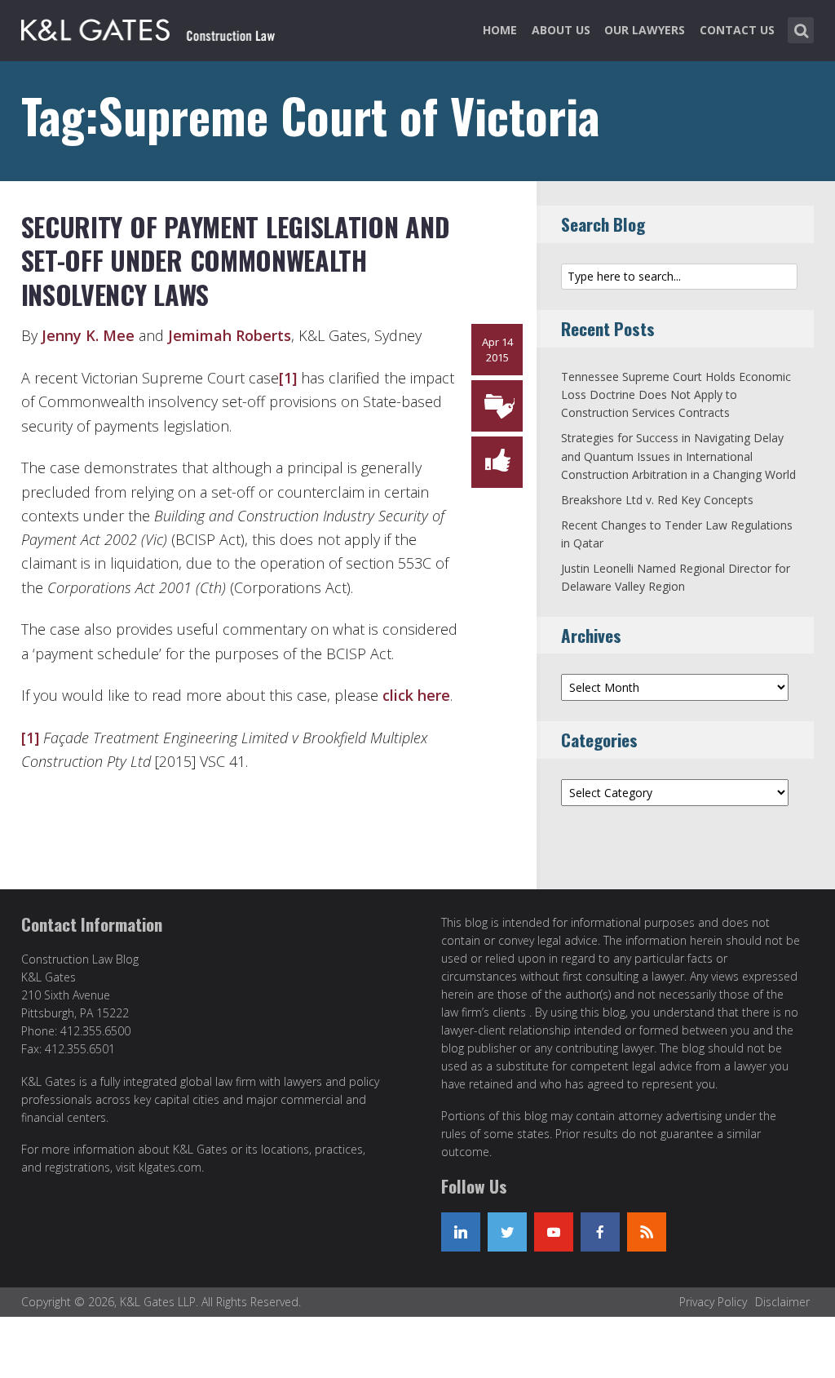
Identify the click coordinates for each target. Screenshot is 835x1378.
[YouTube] (553, 1232)
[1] (288, 378)
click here (416, 695)
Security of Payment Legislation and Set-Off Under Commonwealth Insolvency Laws (235, 260)
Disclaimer (782, 1301)
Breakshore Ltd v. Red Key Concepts (657, 499)
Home (500, 30)
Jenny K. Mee (88, 335)
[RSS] (646, 1232)
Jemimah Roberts (229, 335)
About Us (561, 30)
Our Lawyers (644, 30)
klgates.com (170, 1167)
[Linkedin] (460, 1232)
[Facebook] (600, 1232)
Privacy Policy (713, 1301)
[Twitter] (507, 1232)
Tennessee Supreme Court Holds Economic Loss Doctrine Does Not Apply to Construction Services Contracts (676, 395)
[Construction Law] (150, 27)
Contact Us (737, 30)
